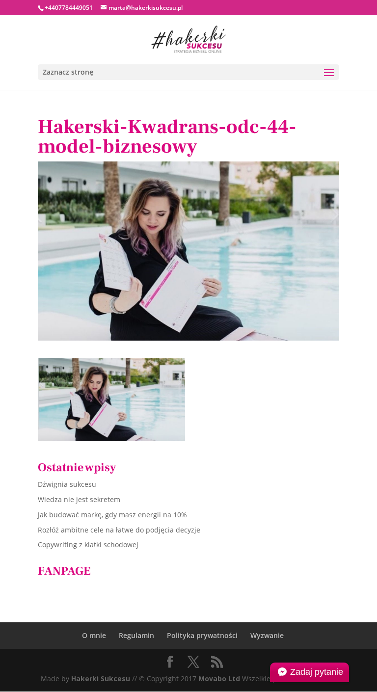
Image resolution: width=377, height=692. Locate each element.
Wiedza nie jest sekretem (79, 499)
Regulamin (136, 635)
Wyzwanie (267, 635)
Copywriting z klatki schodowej (88, 544)
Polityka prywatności (202, 635)
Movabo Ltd (219, 678)
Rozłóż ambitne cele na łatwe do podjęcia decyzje (119, 529)
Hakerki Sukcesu (100, 678)
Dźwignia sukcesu (67, 484)
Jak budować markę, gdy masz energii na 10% (112, 514)
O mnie (94, 635)
